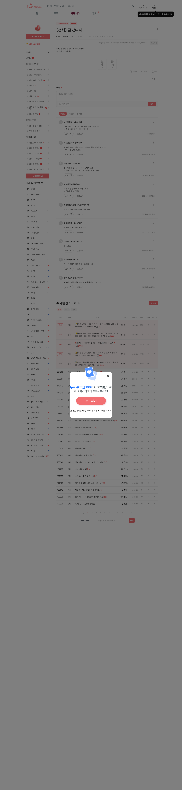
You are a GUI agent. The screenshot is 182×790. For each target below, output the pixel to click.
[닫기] (108, 376)
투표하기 (91, 401)
